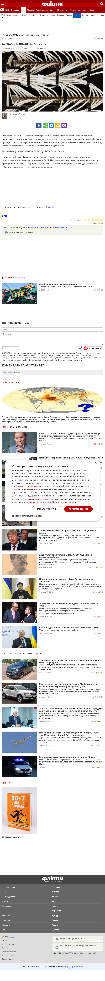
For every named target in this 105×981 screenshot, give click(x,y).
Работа (5, 948)
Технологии (75, 10)
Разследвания (42, 10)
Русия (42, 15)
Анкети (55, 925)
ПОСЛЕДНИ (8, 373)
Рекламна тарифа (9, 952)
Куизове (55, 930)
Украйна (77, 15)
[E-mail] (57, 125)
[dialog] (52, 490)
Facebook (32, 227)
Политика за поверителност (65, 502)
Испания (60, 15)
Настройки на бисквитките (38, 502)
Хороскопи (56, 911)
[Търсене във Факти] (101, 3)
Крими (84, 10)
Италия (35, 15)
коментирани (28, 653)
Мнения (30, 10)
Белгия (85, 15)
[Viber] (64, 125)
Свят (23, 10)
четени (14, 653)
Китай (92, 15)
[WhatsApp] (45, 125)
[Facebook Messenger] (51, 125)
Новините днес (8, 887)
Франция (51, 15)
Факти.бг (50, 207)
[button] (27, 516)
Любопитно (7, 915)
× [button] (96, 463)
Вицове (5, 930)
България (15, 10)
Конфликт (6, 920)
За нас (4, 941)
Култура (55, 915)
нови (40, 653)
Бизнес (52, 10)
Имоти (60, 10)
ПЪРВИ (17, 373)
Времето (6, 925)
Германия (26, 15)
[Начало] (52, 4)
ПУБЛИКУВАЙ (95, 348)
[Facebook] (38, 125)
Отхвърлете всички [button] (47, 509)
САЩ (3, 15)
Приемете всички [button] (78, 509)
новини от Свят (18, 427)
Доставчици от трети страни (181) (28, 486)
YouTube (50, 227)
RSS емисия (9, 937)
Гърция (69, 15)
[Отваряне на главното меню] (2, 3)
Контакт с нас (7, 955)
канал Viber (60, 227)
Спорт (91, 10)
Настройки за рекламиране (39, 498)
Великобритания (13, 15)
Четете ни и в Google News (21, 232)
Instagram (41, 227)
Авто (67, 10)
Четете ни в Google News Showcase (73, 939)
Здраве (55, 920)
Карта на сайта (8, 944)
